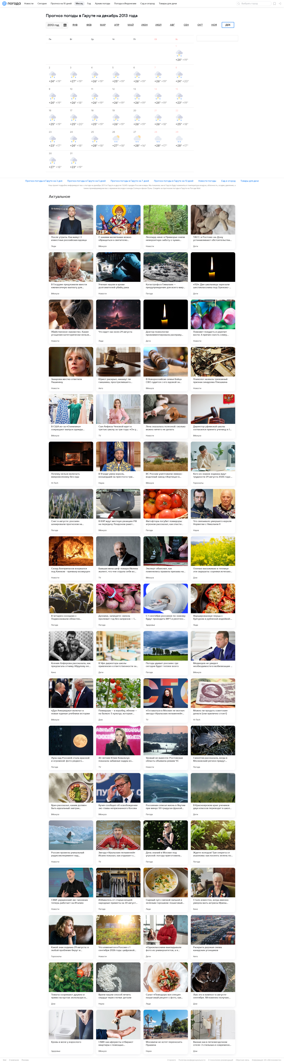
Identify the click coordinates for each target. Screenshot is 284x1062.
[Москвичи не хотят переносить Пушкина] (165, 1032)
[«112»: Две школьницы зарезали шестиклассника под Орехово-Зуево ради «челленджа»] (213, 274)
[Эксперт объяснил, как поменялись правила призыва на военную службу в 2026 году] (165, 558)
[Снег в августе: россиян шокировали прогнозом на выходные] (71, 511)
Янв (75, 25)
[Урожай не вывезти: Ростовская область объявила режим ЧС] (165, 748)
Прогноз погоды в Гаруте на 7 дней (130, 180)
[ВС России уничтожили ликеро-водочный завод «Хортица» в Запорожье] (165, 464)
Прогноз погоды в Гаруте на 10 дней (173, 180)
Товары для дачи (250, 180)
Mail (4, 1060)
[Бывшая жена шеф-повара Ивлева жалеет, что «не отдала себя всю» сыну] (118, 558)
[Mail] (4, 3)
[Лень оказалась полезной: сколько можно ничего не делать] (165, 416)
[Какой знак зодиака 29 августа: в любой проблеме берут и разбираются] (71, 937)
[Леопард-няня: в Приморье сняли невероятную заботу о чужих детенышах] (165, 227)
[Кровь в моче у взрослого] (71, 1032)
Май (131, 25)
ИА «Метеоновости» (272, 1060)
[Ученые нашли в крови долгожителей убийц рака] (118, 274)
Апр (116, 25)
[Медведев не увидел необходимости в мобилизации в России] (213, 653)
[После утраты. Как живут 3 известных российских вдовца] (71, 227)
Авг (172, 25)
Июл (158, 25)
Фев (89, 25)
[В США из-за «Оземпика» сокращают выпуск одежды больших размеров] (71, 416)
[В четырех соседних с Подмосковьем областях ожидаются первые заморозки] (71, 606)
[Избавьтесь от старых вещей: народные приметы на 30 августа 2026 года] (118, 890)
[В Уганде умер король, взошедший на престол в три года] (118, 464)
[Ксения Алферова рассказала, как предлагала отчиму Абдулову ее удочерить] (71, 653)
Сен (186, 25)
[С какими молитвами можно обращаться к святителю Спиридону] (118, 227)
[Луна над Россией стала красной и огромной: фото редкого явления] (71, 748)
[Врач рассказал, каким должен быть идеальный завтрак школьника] (71, 795)
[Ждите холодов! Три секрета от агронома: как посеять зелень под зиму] (213, 842)
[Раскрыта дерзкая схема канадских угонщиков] (213, 937)
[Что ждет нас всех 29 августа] (118, 322)
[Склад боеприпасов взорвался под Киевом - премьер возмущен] (71, 558)
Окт (200, 25)
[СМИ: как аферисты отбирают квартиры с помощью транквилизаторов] (118, 1032)
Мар (103, 25)
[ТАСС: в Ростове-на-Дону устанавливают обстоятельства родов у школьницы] (213, 227)
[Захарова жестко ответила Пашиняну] (71, 369)
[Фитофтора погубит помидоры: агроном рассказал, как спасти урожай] (165, 511)
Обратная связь (242, 1060)
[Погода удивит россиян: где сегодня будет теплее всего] (165, 653)
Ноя (214, 25)
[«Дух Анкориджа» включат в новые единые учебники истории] (71, 700)
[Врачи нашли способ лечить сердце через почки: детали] (118, 984)
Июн (144, 25)
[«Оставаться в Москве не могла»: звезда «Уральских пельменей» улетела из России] (165, 700)
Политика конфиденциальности (192, 1060)
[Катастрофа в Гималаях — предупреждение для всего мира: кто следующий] (165, 274)
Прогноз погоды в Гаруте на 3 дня (43, 180)
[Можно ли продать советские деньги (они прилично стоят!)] (213, 700)
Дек (227, 25)
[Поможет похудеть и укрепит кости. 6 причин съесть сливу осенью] (213, 322)
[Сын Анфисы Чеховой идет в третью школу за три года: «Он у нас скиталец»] (118, 416)
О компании (14, 1060)
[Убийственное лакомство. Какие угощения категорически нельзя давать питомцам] (71, 322)
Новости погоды (207, 180)
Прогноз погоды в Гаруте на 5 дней (86, 180)
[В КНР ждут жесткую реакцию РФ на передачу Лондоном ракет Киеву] (118, 511)
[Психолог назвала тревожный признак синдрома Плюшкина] (213, 369)
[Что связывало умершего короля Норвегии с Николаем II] (213, 511)
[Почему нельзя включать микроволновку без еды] (71, 464)
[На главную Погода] (14, 3)
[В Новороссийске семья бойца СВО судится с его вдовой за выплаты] (165, 369)
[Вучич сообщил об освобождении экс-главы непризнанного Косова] (118, 795)
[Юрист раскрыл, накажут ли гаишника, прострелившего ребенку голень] (118, 369)
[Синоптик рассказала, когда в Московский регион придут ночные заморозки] (213, 748)
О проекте (171, 1060)
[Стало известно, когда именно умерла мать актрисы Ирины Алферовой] (213, 890)
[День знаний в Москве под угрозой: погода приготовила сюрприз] (165, 842)
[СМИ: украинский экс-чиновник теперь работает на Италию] (71, 890)
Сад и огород (228, 180)
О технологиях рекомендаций (220, 1060)
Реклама (25, 1060)
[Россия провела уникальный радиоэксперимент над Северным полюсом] (71, 842)
